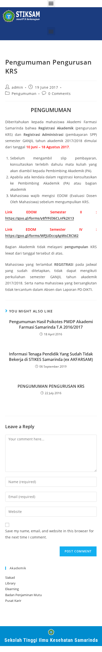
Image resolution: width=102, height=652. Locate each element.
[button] (51, 31)
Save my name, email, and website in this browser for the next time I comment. (49, 534)
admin (17, 87)
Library (10, 583)
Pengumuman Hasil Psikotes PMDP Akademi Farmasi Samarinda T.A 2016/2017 (51, 324)
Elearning (12, 589)
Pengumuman (24, 93)
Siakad (10, 577)
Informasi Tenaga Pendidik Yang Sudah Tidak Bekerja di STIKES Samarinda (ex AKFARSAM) (51, 356)
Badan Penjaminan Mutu (23, 595)
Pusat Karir (13, 600)
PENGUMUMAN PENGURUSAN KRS (51, 386)
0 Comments (59, 93)
